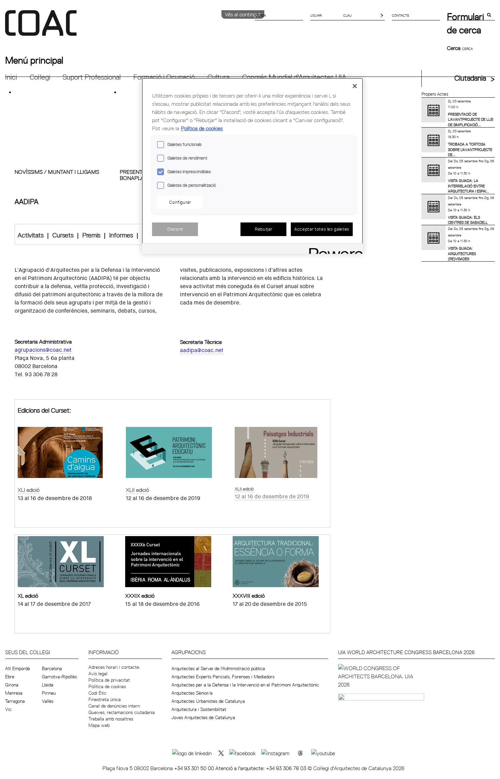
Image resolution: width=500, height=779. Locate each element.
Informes (121, 235)
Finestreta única (104, 699)
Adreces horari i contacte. (114, 667)
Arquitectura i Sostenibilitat (198, 709)
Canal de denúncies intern (114, 706)
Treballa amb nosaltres (110, 719)
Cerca (454, 48)
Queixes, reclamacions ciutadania (121, 712)
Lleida (47, 685)
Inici (11, 77)
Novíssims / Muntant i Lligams (57, 172)
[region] (252, 166)
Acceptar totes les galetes (321, 229)
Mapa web (99, 725)
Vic (8, 709)
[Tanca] (354, 86)
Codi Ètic (97, 693)
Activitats (31, 235)
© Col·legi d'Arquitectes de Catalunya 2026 (355, 768)
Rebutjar (263, 229)
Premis (91, 235)
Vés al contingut (243, 14)
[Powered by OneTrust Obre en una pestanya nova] (334, 249)
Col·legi (40, 77)
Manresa (13, 693)
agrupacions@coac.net (43, 349)
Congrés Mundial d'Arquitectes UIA (294, 77)
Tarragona (15, 701)
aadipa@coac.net (201, 350)
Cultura (218, 77)
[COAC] (127, 27)
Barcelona (52, 668)
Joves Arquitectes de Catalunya (203, 717)
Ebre (9, 677)
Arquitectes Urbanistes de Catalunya (208, 701)
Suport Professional (92, 77)
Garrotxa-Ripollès (59, 677)
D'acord (175, 229)
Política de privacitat (109, 680)
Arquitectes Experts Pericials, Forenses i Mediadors (222, 677)
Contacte (400, 15)
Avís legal (97, 673)
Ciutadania (470, 78)
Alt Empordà (17, 668)
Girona (11, 685)
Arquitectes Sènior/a (192, 693)
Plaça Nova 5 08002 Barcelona (138, 768)
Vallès (47, 701)
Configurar (180, 202)
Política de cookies (107, 686)
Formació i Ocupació (164, 77)
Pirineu (49, 693)
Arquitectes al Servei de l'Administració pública (218, 668)
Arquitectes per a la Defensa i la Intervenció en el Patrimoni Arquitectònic (245, 685)
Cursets (62, 235)
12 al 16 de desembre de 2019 (272, 496)
